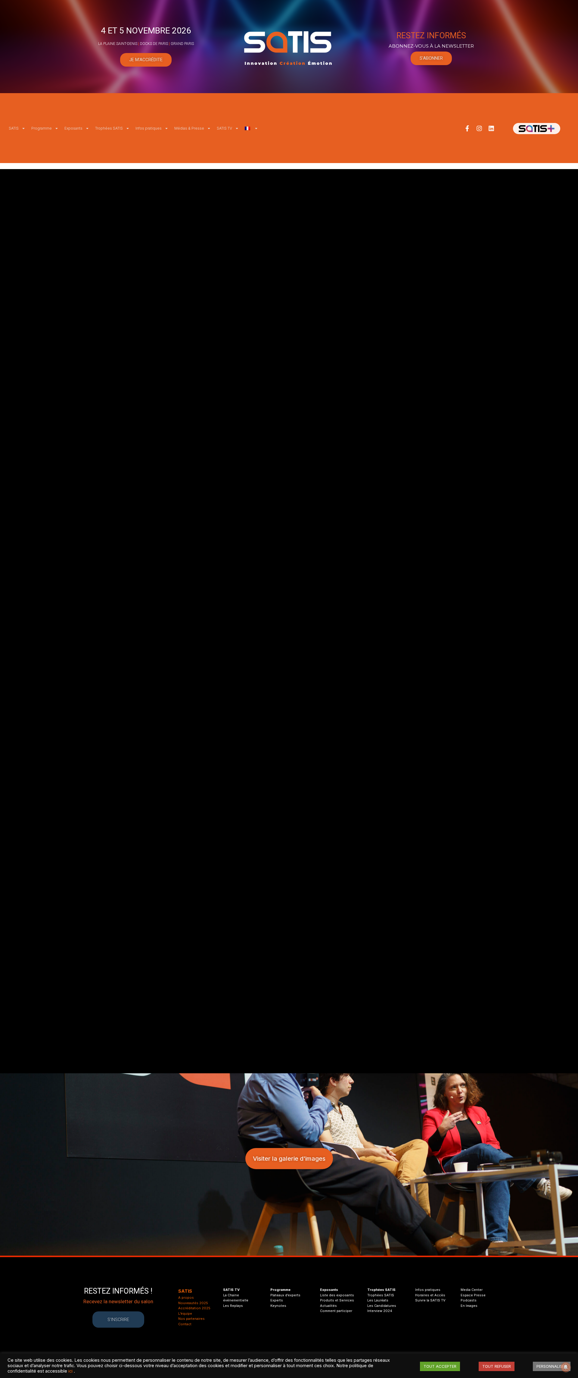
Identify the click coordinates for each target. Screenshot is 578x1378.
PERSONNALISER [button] (551, 1366)
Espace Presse (473, 1295)
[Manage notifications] (565, 1367)
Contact (184, 1324)
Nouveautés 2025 (193, 1303)
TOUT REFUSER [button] (496, 1366)
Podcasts (469, 1300)
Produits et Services (337, 1300)
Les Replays (233, 1306)
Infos (419, 1290)
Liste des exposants (337, 1295)
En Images (469, 1306)
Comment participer (336, 1311)
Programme (41, 128)
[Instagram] (479, 128)
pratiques (432, 1290)
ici (70, 1371)
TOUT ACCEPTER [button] (440, 1366)
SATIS (14, 128)
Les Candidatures (381, 1306)
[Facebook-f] (467, 128)
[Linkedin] (491, 128)
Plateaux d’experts (285, 1295)
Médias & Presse (189, 128)
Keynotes (278, 1306)
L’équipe (185, 1313)
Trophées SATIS (109, 128)
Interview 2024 (379, 1311)
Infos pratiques (148, 128)
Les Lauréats (377, 1300)
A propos (186, 1297)
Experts (276, 1300)
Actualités (328, 1306)
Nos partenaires (191, 1319)
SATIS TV (224, 128)
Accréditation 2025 (194, 1308)
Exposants (73, 128)
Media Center (472, 1290)
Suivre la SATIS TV (430, 1300)
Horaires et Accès (430, 1295)
